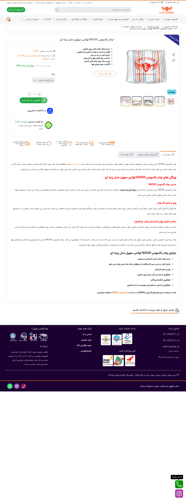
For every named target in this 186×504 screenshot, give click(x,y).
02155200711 (171, 2)
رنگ (53, 74)
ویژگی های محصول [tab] (146, 155)
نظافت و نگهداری (79, 19)
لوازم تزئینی (61, 19)
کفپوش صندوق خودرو (118, 19)
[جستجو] (57, 10)
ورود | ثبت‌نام (15, 9)
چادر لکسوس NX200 (120, 292)
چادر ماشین (153, 19)
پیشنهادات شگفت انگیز (44, 2)
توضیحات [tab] (167, 155)
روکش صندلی (138, 19)
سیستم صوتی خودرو (132, 26)
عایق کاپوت (97, 19)
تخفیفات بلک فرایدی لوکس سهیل (20, 2)
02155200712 (155, 2)
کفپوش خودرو (171, 19)
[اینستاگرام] (179, 493)
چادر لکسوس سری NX (31, 55)
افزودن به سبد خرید (30, 100)
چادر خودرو (75, 164)
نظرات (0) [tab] (125, 155)
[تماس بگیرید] (179, 484)
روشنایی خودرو (171, 26)
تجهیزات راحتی (32, 19)
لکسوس (45, 58)
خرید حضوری (61, 2)
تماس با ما (87, 2)
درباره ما (78, 2)
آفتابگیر (47, 19)
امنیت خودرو (153, 26)
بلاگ (70, 2)
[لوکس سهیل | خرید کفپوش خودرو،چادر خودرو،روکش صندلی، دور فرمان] (167, 10)
